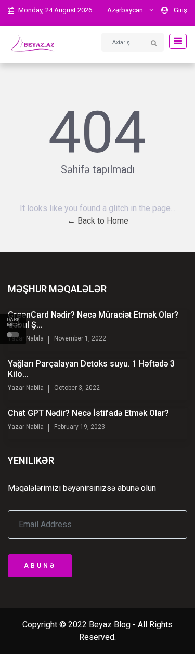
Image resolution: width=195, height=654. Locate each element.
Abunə (40, 565)
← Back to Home (97, 221)
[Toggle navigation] (174, 41)
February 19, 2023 (79, 426)
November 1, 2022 (80, 338)
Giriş (180, 10)
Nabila (34, 338)
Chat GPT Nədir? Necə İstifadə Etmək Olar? (88, 413)
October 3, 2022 (77, 387)
